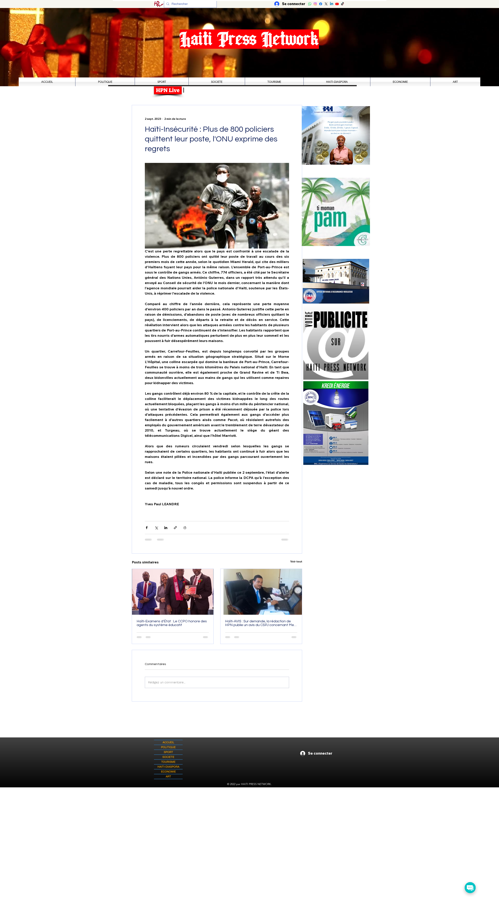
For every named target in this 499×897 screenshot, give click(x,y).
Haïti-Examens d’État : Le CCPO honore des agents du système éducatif (172, 623)
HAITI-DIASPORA (168, 766)
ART (168, 776)
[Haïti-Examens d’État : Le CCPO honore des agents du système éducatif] (172, 592)
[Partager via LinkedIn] (166, 527)
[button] (342, 212)
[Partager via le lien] (175, 527)
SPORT (168, 752)
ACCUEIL (168, 742)
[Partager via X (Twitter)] (156, 527)
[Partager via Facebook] (147, 527)
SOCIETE (168, 756)
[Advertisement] (249, 814)
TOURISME (168, 761)
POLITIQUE (168, 747)
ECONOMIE (168, 771)
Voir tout (296, 561)
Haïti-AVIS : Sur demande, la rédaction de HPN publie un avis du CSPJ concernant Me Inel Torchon (259, 623)
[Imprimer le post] (185, 527)
